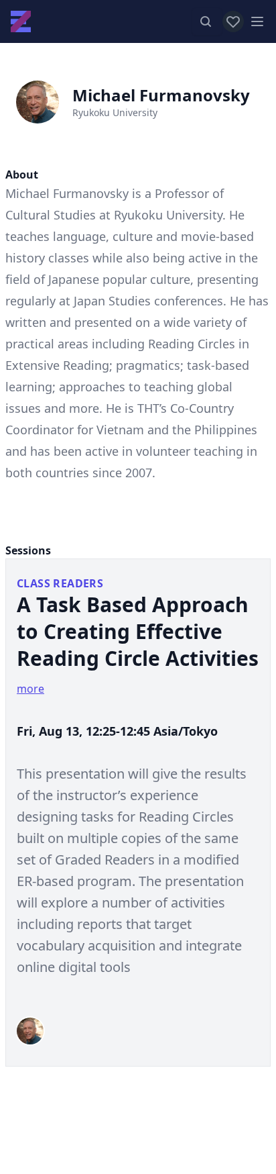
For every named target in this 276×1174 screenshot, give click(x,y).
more (30, 688)
